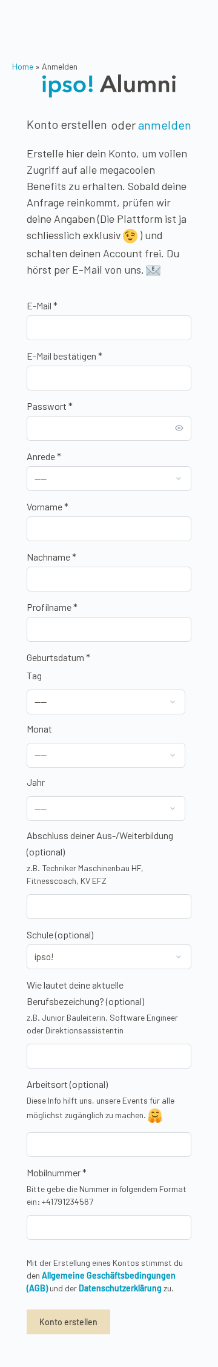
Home (22, 66)
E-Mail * (42, 305)
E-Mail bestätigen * (64, 355)
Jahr (36, 782)
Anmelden (164, 124)
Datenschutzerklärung (120, 1288)
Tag (34, 675)
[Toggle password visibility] (179, 428)
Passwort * (50, 406)
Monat (39, 728)
